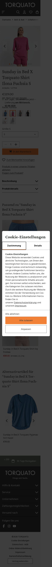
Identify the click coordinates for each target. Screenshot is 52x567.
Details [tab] (38, 245)
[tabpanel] (26, 280)
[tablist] (26, 246)
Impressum (20, 305)
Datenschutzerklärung (25, 302)
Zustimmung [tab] (14, 245)
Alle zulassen (26, 320)
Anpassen (26, 329)
